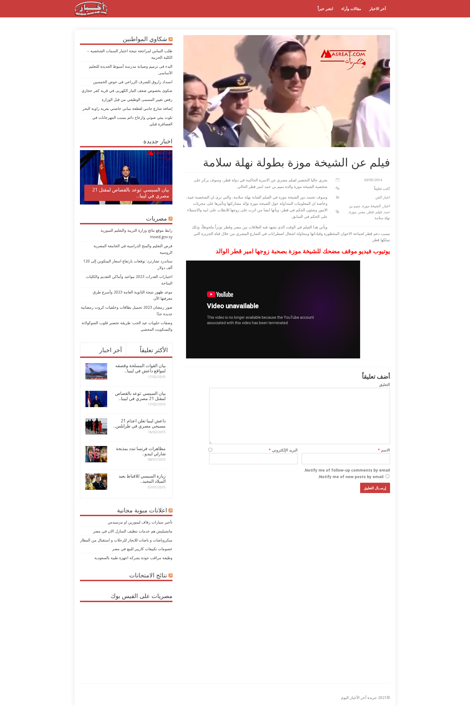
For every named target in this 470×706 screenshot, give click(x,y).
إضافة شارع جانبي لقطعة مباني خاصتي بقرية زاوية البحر (127, 108)
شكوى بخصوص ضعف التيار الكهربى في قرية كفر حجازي (127, 90)
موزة (353, 211)
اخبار (386, 205)
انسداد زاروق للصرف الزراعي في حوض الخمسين (132, 81)
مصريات (156, 218)
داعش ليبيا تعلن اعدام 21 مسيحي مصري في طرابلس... (139, 423)
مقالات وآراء (351, 8)
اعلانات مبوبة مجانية (142, 510)
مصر (361, 211)
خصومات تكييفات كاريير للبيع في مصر (142, 548)
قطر (370, 211)
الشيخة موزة (371, 205)
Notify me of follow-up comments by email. (347, 470)
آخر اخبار (110, 350)
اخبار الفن (382, 197)
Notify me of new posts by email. (351, 476)
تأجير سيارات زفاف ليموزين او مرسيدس (140, 522)
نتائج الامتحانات (148, 575)
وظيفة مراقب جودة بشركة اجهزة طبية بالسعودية (133, 557)
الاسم (384, 450)
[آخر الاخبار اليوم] (91, 14)
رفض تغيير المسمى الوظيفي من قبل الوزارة (137, 99)
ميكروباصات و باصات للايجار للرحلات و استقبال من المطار (126, 540)
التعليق (384, 384)
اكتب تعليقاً (382, 188)
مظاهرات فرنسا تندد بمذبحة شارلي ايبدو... (141, 451)
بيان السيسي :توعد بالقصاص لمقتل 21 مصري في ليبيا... (130, 192)
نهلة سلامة (382, 217)
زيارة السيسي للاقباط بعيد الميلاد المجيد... (142, 478)
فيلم (379, 211)
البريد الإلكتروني (283, 450)
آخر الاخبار (377, 8)
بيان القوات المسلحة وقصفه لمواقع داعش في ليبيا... (140, 368)
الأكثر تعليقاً (154, 350)
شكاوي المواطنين (145, 39)
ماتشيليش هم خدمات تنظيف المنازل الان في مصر (132, 531)
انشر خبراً (325, 8)
